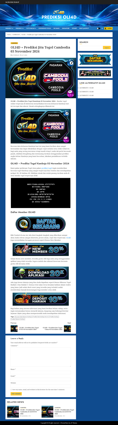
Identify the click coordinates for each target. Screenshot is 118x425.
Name (13, 369)
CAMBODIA (14, 43)
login (110, 28)
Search (83, 42)
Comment (14, 346)
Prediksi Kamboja (54, 317)
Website (13, 383)
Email (13, 376)
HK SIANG (56, 28)
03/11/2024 (24, 55)
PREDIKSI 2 (19, 28)
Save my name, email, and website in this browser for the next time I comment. (38, 390)
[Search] (102, 28)
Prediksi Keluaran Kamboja (18, 319)
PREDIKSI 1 (8, 28)
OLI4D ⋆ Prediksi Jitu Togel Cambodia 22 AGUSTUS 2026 (64, 412)
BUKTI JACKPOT (84, 28)
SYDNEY (74, 28)
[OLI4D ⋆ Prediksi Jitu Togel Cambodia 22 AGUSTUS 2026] (47, 412)
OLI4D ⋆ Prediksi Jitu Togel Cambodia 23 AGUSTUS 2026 (30, 412)
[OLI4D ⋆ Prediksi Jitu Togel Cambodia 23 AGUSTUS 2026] (13, 412)
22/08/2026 (59, 416)
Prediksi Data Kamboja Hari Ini (40, 317)
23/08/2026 (25, 416)
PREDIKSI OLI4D (59, 17)
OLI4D (91, 88)
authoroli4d (15, 55)
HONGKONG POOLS (45, 28)
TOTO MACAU (30, 28)
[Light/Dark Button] (98, 28)
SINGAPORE (65, 28)
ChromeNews (65, 423)
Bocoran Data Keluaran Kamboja (23, 317)
